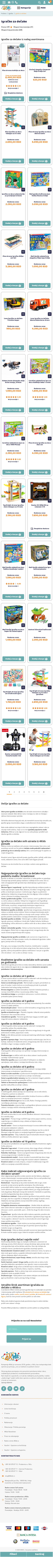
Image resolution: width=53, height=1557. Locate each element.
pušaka (32, 1294)
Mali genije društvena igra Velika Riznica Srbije (39, 195)
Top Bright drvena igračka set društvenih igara (13, 692)
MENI (43, 7)
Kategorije (26, 7)
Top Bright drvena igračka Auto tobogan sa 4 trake (13, 506)
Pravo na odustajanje (11, 1436)
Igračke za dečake (20, 13)
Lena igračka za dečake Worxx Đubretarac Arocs (40, 319)
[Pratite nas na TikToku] (23, 1388)
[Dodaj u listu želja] (23, 65)
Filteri (13, 1554)
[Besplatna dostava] (4, 65)
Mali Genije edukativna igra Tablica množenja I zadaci (13, 568)
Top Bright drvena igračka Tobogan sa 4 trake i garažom (39, 692)
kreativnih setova (44, 1294)
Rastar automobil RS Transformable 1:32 (13, 755)
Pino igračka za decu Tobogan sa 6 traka (13, 132)
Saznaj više (5, 1382)
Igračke (11, 13)
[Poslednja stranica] (43, 791)
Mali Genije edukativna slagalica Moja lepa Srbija (40, 257)
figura (3, 1296)
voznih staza (24, 1294)
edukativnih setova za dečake (36, 1292)
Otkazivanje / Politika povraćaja (15, 1427)
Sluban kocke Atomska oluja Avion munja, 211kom (13, 381)
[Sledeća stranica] (38, 791)
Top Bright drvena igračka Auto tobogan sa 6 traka (39, 755)
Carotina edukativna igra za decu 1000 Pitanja (13, 444)
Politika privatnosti (10, 1418)
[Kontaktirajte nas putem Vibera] (13, 3)
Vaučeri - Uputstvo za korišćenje (15, 1445)
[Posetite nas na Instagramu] (10, 1388)
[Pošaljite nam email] (9, 3)
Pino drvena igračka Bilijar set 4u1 (13, 257)
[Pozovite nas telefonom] (16, 3)
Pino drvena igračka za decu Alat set (40, 444)
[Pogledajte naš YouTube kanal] (17, 1388)
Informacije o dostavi (11, 1404)
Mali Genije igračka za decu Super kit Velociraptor (13, 630)
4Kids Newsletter (10, 1432)
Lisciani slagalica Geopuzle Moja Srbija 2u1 (39, 70)
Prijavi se (26, 1339)
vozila (16, 1294)
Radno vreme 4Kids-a (11, 1441)
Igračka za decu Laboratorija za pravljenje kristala (13, 195)
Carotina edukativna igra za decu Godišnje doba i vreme (40, 381)
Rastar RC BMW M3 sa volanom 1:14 (39, 506)
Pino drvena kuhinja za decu (13, 70)
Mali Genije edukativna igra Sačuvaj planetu (40, 568)
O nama (7, 1413)
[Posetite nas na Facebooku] (4, 1388)
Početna (3, 13)
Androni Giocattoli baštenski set (39, 630)
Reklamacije (8, 1422)
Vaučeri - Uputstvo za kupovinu (14, 1450)
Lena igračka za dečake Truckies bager (13, 319)
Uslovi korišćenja (10, 1409)
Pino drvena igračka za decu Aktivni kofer (40, 132)
